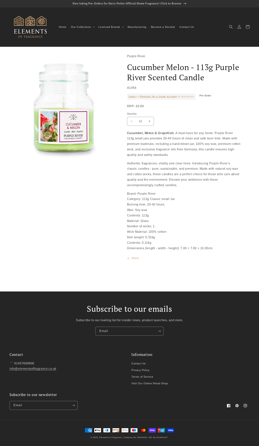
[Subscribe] (159, 331)
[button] (82, 27)
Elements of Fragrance (110, 437)
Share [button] (135, 257)
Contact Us (138, 363)
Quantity (132, 113)
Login (132, 96)
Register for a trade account (158, 96)
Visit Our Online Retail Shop (149, 383)
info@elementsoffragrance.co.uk (32, 368)
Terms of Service (142, 376)
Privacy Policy (140, 370)
